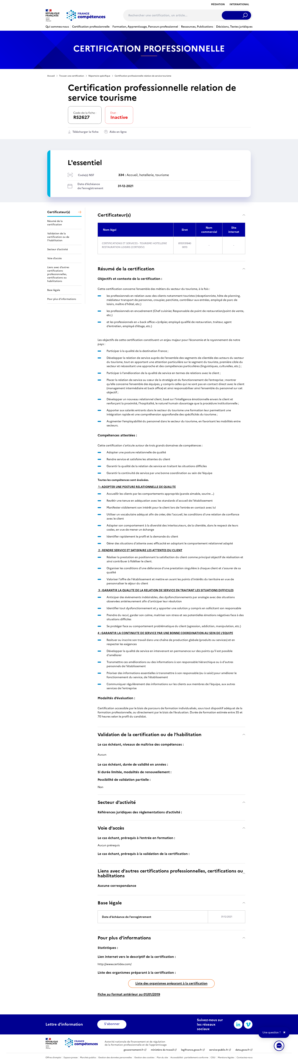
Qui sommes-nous (57, 26)
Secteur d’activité (117, 802)
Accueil (51, 75)
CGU (213, 1057)
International (239, 4)
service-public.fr (218, 1050)
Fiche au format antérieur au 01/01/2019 (129, 994)
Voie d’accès (111, 828)
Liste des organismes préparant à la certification (171, 983)
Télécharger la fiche (85, 132)
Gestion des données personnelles (115, 1057)
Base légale (110, 902)
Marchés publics (88, 1057)
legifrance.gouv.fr (191, 1050)
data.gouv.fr (242, 1050)
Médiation (218, 4)
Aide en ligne (118, 132)
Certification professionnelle (91, 26)
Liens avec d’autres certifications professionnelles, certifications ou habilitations (170, 873)
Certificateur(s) (114, 215)
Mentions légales (226, 1057)
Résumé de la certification (126, 268)
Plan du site (162, 1057)
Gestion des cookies (144, 1057)
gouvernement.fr (134, 1050)
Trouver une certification (71, 75)
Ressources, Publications (197, 26)
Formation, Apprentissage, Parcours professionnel (145, 26)
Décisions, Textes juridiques (234, 26)
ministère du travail (162, 1050)
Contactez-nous (244, 1057)
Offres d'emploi (53, 1057)
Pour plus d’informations (124, 937)
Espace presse (71, 1057)
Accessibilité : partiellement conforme (189, 1057)
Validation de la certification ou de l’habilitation (149, 734)
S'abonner (112, 1023)
